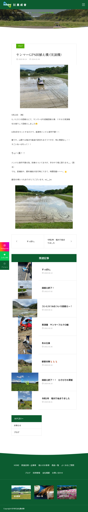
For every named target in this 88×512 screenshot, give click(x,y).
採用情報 (36, 472)
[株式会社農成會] (14, 4)
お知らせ (17, 425)
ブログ (20, 46)
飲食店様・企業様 (28, 465)
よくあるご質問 (67, 465)
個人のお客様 (43, 465)
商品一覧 (55, 465)
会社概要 (46, 472)
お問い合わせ (57, 472)
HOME (16, 465)
